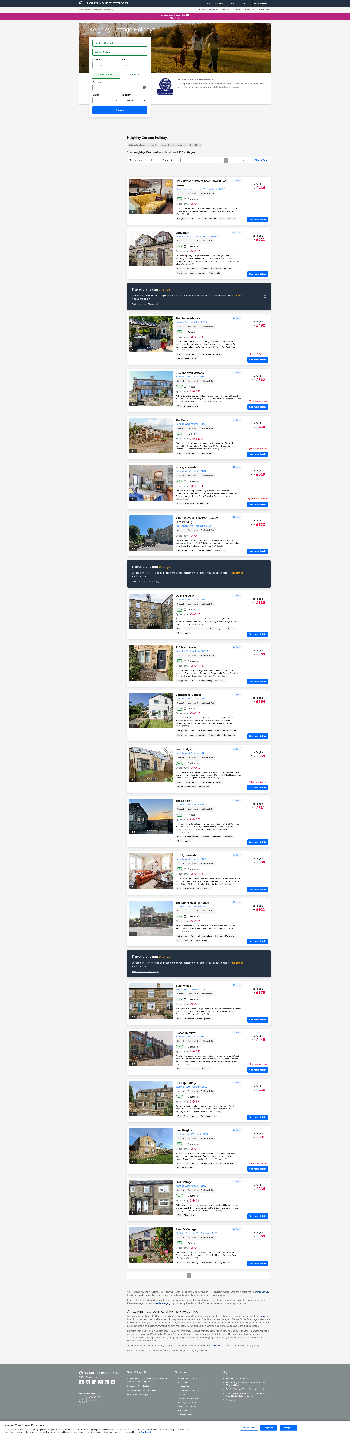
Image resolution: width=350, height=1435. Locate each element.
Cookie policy (183, 1386)
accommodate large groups (162, 1303)
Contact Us (235, 3)
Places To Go (226, 10)
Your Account (261, 3)
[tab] (106, 75)
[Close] (265, 296)
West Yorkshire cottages (218, 1346)
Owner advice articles (187, 1406)
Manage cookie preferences (190, 1390)
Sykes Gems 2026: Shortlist (238, 1378)
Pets (123, 59)
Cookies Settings (249, 1428)
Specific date (106, 75)
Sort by (132, 160)
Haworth (264, 1316)
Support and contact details (189, 1378)
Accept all (288, 1428)
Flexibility (126, 95)
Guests (96, 59)
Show (166, 160)
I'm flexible (134, 75)
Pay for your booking (187, 1402)
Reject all (269, 1428)
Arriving (96, 82)
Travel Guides (263, 10)
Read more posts (233, 1400)
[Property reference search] (111, 10)
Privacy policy (183, 1382)
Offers (237, 10)
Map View (262, 160)
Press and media (185, 1414)
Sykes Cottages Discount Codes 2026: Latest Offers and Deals (245, 1383)
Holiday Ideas (249, 10)
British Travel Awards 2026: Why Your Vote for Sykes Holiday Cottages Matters (245, 1394)
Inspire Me (182, 1410)
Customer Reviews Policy (189, 1398)
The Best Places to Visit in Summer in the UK (245, 1389)
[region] (175, 1428)
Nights (95, 95)
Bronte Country (261, 1292)
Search (120, 110)
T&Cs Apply (175, 18)
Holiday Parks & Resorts (208, 10)
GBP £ (246, 3)
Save (238, 181)
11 (243, 160)
